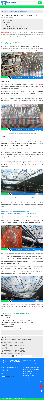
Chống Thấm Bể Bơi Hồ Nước (29, 380)
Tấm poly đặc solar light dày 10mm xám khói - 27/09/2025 (12, 347)
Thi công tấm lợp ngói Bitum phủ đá (30, 373)
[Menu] (1, 6)
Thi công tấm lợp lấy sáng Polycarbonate (31, 369)
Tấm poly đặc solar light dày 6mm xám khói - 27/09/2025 (12, 344)
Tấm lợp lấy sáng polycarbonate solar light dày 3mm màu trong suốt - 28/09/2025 (17, 339)
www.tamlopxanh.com (9, 376)
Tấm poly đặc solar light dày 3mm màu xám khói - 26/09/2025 (13, 351)
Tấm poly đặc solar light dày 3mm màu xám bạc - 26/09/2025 (13, 348)
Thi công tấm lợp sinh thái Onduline (30, 375)
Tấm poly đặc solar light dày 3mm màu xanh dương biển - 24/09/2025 (14, 353)
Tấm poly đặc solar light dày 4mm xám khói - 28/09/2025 (12, 342)
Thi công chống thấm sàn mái (28, 377)
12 (26, 355)
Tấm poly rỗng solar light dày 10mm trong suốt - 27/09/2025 (13, 345)
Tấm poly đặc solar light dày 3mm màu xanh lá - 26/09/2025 (13, 350)
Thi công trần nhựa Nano (28, 371)
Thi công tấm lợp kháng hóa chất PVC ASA (31, 367)
